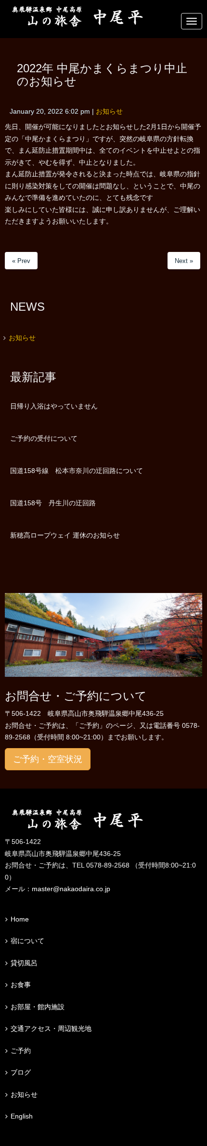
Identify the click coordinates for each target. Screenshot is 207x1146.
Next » (184, 260)
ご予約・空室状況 (47, 759)
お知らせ (109, 111)
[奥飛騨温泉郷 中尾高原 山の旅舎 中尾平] (103, 820)
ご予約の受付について (44, 438)
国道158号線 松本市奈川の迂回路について (76, 470)
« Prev (21, 260)
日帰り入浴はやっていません (54, 406)
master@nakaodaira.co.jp (71, 889)
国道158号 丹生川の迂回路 (53, 503)
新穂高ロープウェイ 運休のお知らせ (65, 535)
